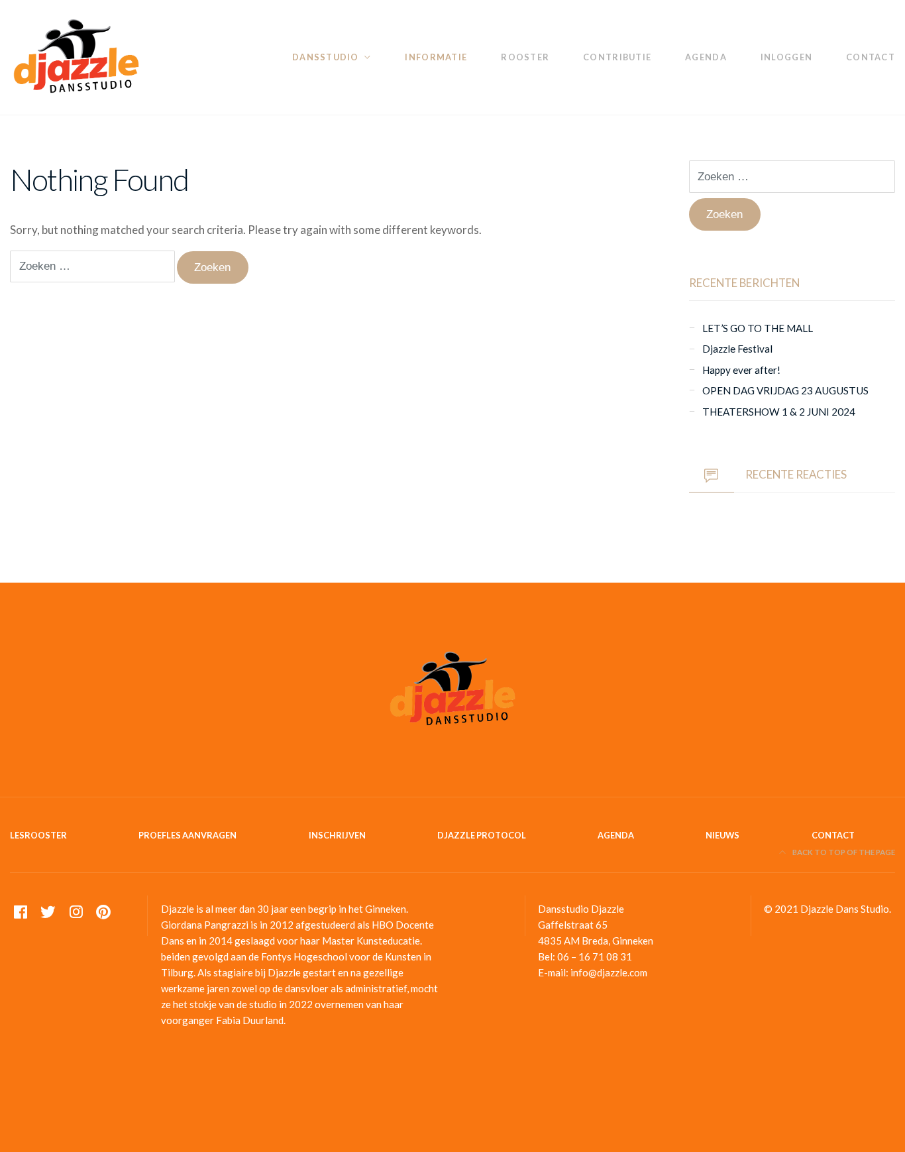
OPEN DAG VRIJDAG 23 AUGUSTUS (785, 390)
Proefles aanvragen (187, 835)
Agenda (706, 57)
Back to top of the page (843, 852)
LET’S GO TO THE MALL (757, 328)
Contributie (617, 57)
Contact (870, 57)
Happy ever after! (741, 370)
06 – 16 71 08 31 (594, 956)
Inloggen (786, 57)
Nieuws (722, 835)
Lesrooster (38, 835)
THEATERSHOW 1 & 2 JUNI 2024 (778, 412)
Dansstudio (325, 57)
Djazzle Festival (737, 349)
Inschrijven (337, 835)
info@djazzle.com (608, 972)
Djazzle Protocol (481, 835)
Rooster (525, 57)
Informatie (436, 57)
